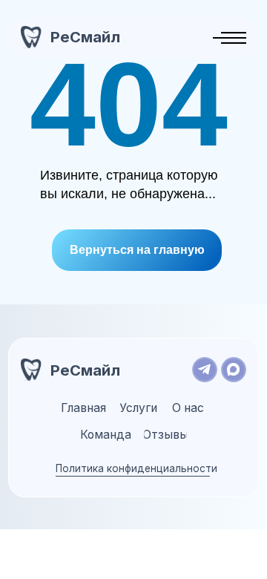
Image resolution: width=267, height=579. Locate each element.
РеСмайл (85, 36)
